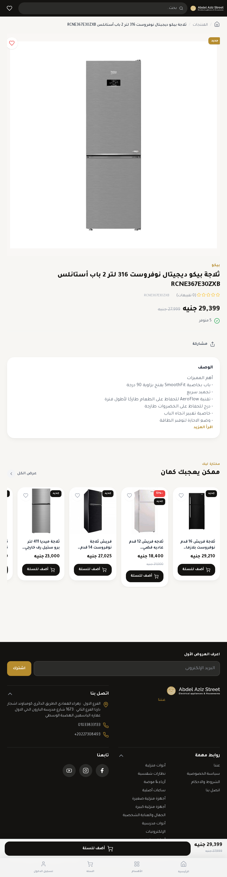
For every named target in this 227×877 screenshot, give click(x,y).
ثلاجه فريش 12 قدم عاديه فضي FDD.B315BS (146, 548)
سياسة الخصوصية (203, 774)
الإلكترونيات (156, 832)
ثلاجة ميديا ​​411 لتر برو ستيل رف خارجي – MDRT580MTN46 (42, 548)
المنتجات (200, 25)
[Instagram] (85, 770)
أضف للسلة (93, 849)
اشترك (19, 668)
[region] (113, 537)
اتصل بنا (213, 791)
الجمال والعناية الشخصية (144, 815)
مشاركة (199, 344)
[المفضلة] (9, 8)
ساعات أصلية (154, 791)
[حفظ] (12, 43)
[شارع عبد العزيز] (206, 8)
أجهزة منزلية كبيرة (150, 807)
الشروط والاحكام (205, 782)
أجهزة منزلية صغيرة (149, 799)
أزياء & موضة (155, 782)
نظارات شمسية (152, 774)
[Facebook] (102, 770)
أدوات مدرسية (154, 824)
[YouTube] (69, 770)
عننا (162, 700)
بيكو (216, 265)
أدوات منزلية (155, 766)
